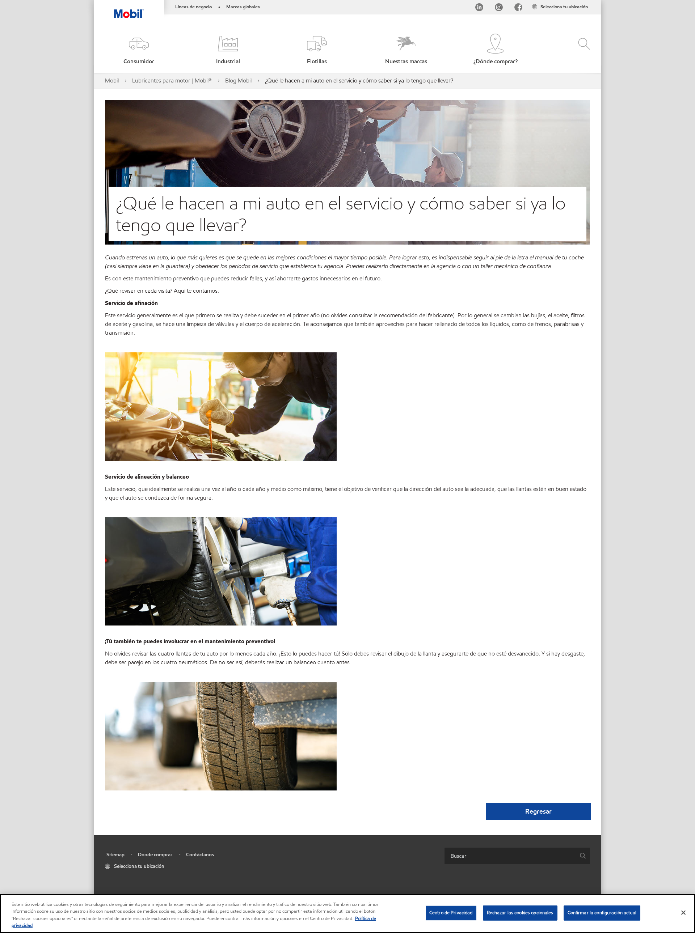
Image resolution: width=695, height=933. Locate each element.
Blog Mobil (238, 80)
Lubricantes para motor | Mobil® (172, 80)
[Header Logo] (129, 9)
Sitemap (115, 854)
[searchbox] (510, 856)
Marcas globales (243, 7)
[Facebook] (518, 8)
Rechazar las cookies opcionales (520, 912)
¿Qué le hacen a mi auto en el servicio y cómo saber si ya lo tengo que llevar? (359, 80)
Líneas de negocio (193, 7)
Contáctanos (200, 854)
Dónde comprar (155, 854)
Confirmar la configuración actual (602, 912)
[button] (138, 50)
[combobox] (517, 856)
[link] (594, 2)
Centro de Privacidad (451, 912)
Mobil (112, 80)
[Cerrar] (683, 912)
